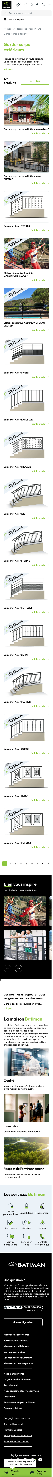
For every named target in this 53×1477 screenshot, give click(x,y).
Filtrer (36, 80)
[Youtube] (40, 1459)
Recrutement (11, 1385)
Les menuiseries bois (14, 1351)
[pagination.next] (48, 863)
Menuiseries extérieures (16, 1334)
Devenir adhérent (13, 1408)
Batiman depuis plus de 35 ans (19, 1402)
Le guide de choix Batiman (17, 1379)
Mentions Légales (13, 1429)
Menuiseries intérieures (16, 1346)
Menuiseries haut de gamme (18, 1363)
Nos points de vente (14, 1373)
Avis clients (9, 1396)
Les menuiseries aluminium (18, 1357)
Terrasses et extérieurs (16, 1340)
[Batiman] (7, 5)
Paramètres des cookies (16, 1441)
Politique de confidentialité (18, 1435)
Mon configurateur (23, 1322)
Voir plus (8, 69)
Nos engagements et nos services (21, 1390)
